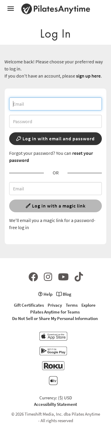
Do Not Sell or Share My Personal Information (55, 318)
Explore (88, 305)
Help (47, 294)
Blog (66, 294)
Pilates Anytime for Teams (55, 312)
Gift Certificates (29, 305)
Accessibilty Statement (55, 404)
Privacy (55, 305)
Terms (72, 305)
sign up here (88, 76)
